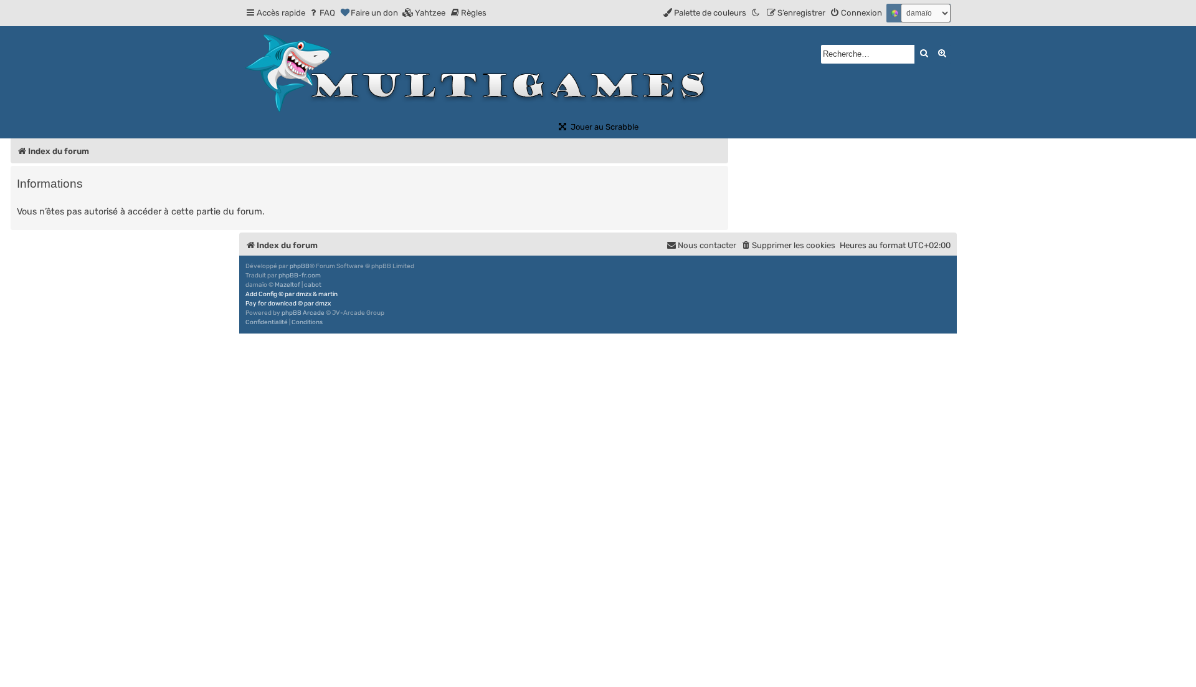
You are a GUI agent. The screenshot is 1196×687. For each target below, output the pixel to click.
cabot (312, 285)
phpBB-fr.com (299, 275)
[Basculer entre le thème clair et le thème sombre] (756, 13)
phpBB (300, 266)
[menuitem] (321, 13)
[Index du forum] (480, 73)
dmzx (303, 294)
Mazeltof (287, 285)
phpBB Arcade (303, 313)
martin (328, 294)
